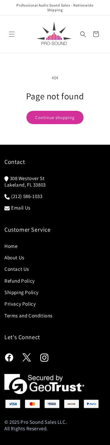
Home (10, 246)
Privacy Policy (20, 304)
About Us (14, 257)
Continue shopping (55, 117)
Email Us (21, 208)
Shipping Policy (21, 292)
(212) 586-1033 (26, 196)
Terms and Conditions (28, 315)
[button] (11, 34)
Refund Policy (19, 281)
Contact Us (16, 269)
